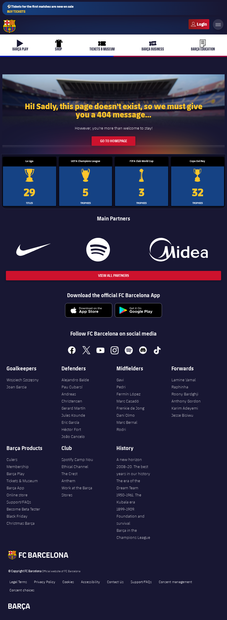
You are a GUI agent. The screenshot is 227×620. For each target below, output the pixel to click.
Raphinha (179, 387)
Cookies (68, 582)
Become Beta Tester (23, 509)
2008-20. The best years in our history (133, 470)
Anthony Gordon (186, 401)
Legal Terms (18, 582)
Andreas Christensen (71, 397)
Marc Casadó (127, 401)
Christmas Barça (21, 523)
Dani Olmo (125, 415)
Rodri (121, 429)
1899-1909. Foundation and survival (130, 516)
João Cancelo (73, 436)
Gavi (120, 379)
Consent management (175, 582)
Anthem (68, 480)
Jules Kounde (73, 415)
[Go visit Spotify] (98, 249)
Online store (17, 495)
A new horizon (129, 459)
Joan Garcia (17, 387)
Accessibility (90, 582)
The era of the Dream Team (128, 484)
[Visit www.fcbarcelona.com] (9, 26)
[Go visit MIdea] (178, 249)
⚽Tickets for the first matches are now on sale (40, 9)
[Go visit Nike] (33, 249)
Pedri (121, 387)
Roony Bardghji (184, 394)
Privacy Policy (44, 582)
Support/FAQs (19, 502)
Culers (199, 24)
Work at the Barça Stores (76, 491)
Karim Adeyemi (184, 408)
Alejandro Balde (75, 379)
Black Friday (17, 516)
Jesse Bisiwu (182, 415)
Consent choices (21, 590)
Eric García (70, 422)
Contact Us (115, 582)
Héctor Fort (71, 429)
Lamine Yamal (183, 379)
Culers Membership (18, 463)
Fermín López (128, 394)
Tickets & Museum (22, 480)
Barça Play (16, 473)
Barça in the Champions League (133, 534)
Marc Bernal (126, 422)
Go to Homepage (113, 141)
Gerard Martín (73, 408)
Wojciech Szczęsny (23, 379)
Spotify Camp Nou (77, 459)
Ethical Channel (74, 466)
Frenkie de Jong (130, 408)
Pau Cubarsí (71, 387)
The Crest (69, 473)
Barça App (15, 487)
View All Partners (113, 275)
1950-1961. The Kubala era (128, 498)
